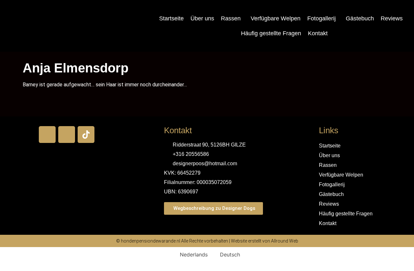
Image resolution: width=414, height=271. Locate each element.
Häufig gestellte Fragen (271, 33)
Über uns (202, 18)
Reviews (392, 18)
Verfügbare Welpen (275, 18)
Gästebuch (360, 18)
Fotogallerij (321, 18)
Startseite (171, 18)
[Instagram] (66, 134)
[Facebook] (47, 134)
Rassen (231, 18)
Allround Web (284, 241)
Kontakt (318, 33)
